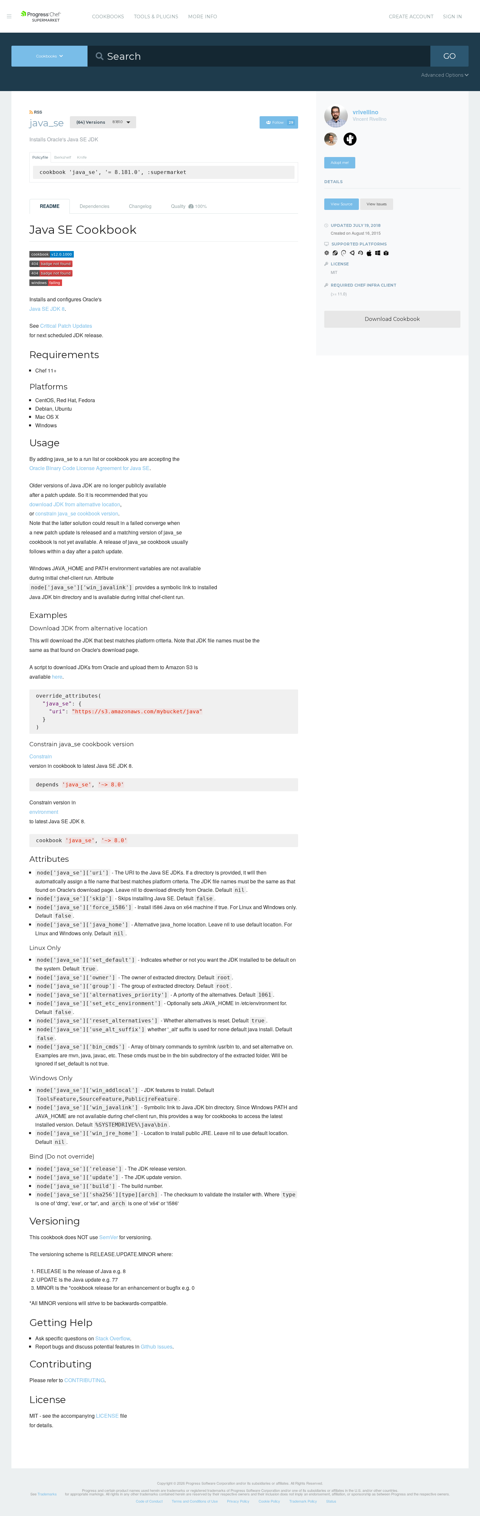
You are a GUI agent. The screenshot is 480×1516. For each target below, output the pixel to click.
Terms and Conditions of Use (195, 1501)
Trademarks (47, 1493)
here (57, 676)
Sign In (452, 17)
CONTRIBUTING (84, 1380)
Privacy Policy (238, 1501)
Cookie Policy (269, 1501)
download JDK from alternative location (74, 504)
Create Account (411, 17)
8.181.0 (99, 122)
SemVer (108, 1237)
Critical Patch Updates (66, 325)
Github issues (156, 1346)
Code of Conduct (149, 1501)
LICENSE (107, 1415)
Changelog (140, 206)
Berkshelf (62, 157)
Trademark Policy (303, 1501)
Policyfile (40, 157)
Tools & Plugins (156, 17)
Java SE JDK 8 (47, 308)
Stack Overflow (112, 1338)
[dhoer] (352, 141)
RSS (37, 112)
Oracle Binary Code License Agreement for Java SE (89, 468)
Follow (282, 122)
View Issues (377, 204)
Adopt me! (340, 162)
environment (43, 811)
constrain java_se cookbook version (76, 513)
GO (449, 56)
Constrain (40, 756)
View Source (341, 204)
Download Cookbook (392, 319)
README (49, 206)
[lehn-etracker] (333, 141)
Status (331, 1501)
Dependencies (94, 206)
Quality (189, 206)
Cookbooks (108, 17)
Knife (82, 157)
